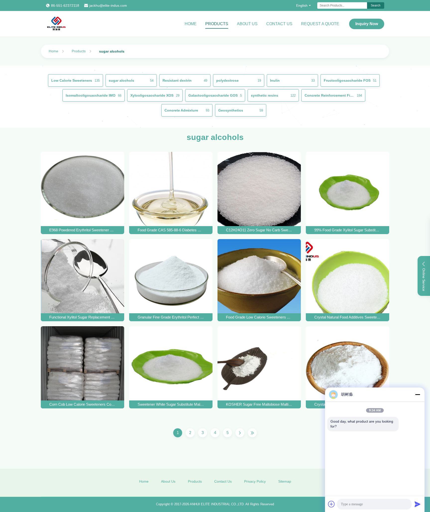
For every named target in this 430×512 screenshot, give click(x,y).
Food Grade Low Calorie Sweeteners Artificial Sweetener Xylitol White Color (259, 317)
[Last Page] (252, 432)
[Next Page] (239, 432)
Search (375, 5)
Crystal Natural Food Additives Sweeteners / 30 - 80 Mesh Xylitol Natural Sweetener (347, 317)
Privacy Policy (255, 481)
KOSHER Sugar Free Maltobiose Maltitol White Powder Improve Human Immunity (259, 404)
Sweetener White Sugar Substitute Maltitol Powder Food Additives (171, 404)
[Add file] (331, 504)
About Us (247, 24)
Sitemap (284, 481)
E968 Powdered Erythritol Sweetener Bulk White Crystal (82, 230)
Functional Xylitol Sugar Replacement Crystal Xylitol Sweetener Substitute (82, 317)
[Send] (418, 504)
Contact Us (279, 24)
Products (216, 24)
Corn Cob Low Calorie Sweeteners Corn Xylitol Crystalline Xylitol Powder (82, 404)
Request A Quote (320, 24)
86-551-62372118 (65, 5)
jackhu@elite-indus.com (108, 5)
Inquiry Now (366, 24)
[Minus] (418, 394)
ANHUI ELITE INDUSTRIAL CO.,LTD (217, 504)
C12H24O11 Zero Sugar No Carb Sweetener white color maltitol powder (259, 230)
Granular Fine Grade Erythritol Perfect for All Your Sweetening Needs (171, 317)
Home (191, 24)
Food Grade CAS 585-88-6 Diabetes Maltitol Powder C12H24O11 (171, 230)
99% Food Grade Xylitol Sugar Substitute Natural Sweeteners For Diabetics (347, 230)
